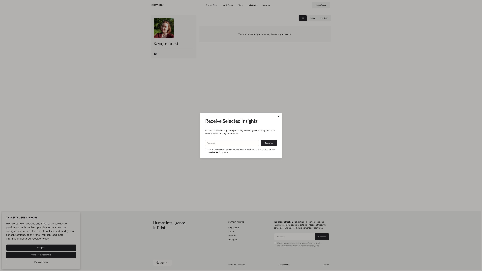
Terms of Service (246, 149)
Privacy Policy (262, 149)
